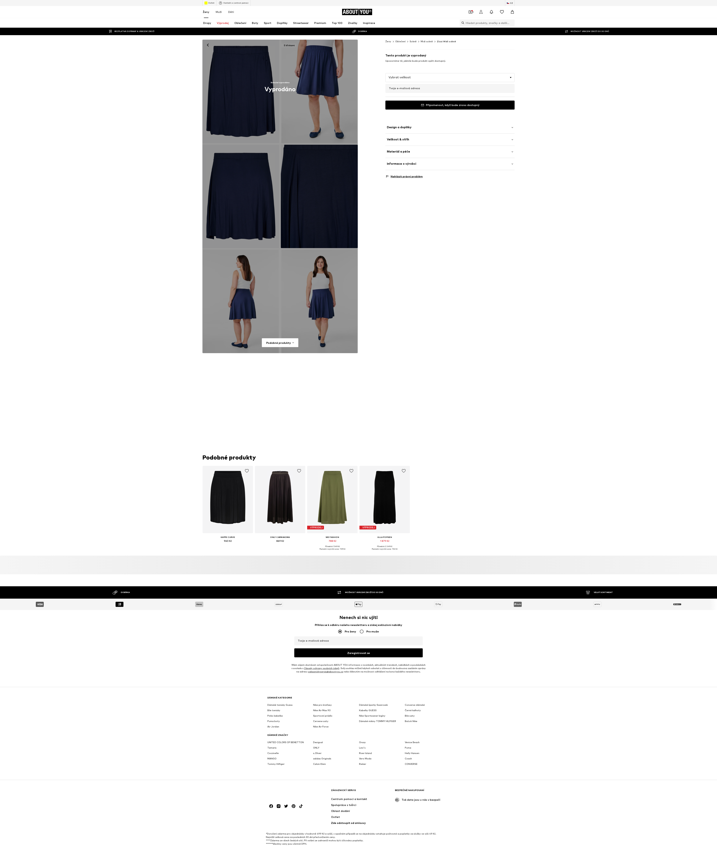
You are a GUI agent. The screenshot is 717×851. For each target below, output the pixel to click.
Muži (219, 11)
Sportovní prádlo (322, 716)
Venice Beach (412, 742)
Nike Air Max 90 (322, 710)
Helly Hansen (412, 753)
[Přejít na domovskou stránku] (287, 792)
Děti (231, 11)
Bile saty (410, 716)
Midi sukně (427, 41)
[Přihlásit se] (481, 12)
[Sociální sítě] (271, 806)
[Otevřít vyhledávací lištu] (462, 22)
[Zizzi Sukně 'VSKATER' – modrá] (240, 196)
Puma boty (273, 721)
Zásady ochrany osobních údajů (321, 668)
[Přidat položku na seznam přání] (247, 471)
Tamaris (272, 747)
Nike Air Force (321, 726)
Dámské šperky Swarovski (373, 705)
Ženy (206, 11)
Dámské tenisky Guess (280, 705)
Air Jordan (273, 726)
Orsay (362, 742)
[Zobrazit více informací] (228, 546)
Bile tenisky (273, 710)
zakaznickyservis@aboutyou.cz (325, 671)
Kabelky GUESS (368, 710)
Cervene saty (320, 721)
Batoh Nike (411, 721)
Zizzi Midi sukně (446, 41)
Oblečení (400, 41)
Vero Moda (365, 758)
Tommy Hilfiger (276, 764)
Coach (408, 758)
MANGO (272, 758)
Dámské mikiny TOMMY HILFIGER (377, 721)
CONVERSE (411, 764)
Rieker (362, 764)
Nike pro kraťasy (322, 705)
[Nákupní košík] (512, 12)
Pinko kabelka (275, 716)
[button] (450, 77)
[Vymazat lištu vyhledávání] (512, 22)
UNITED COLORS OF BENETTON (285, 742)
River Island (365, 753)
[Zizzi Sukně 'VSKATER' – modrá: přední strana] (240, 91)
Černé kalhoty (413, 710)
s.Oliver (317, 753)
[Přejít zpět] (207, 45)
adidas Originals (322, 758)
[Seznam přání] (502, 12)
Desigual (318, 742)
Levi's (362, 747)
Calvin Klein (319, 764)
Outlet (211, 3)
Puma (408, 747)
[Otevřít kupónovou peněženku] (470, 12)
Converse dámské (415, 705)
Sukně (413, 41)
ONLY (316, 747)
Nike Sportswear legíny (372, 716)
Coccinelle (273, 753)
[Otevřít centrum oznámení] (491, 12)
